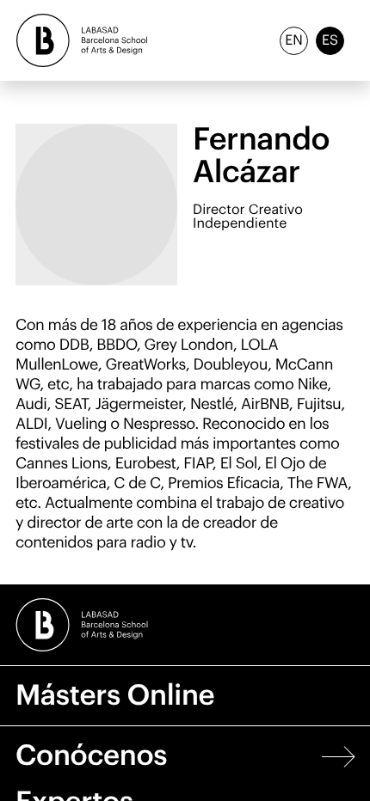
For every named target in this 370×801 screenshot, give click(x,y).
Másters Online (114, 696)
